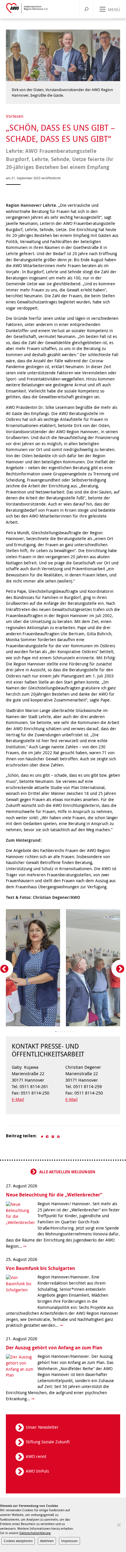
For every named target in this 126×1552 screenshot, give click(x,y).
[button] (73, 1032)
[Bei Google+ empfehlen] (53, 1136)
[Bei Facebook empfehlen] (47, 1136)
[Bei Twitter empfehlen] (42, 1136)
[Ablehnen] (119, 1525)
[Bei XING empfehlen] (58, 1136)
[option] (63, 968)
